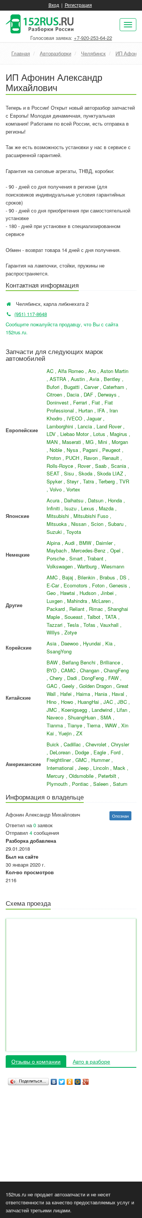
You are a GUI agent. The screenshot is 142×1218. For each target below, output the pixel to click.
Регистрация (78, 5)
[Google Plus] (86, 1080)
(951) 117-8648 (30, 314)
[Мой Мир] (78, 1080)
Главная (20, 53)
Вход (53, 5)
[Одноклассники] (70, 1080)
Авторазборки (55, 53)
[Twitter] (62, 1080)
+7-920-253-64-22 (93, 37)
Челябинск (93, 53)
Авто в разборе (91, 1061)
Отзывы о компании (36, 1061)
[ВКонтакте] (54, 1080)
